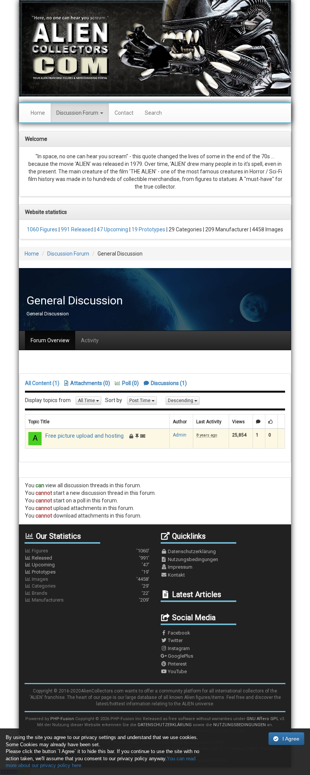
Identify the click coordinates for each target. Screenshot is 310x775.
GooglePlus (180, 656)
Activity (90, 340)
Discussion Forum (77, 113)
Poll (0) (130, 383)
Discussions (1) (169, 383)
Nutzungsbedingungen (192, 559)
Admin (179, 435)
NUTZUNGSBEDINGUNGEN (239, 724)
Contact (124, 113)
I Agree (290, 739)
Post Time (140, 400)
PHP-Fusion (62, 718)
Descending (181, 400)
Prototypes (90, 572)
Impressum (179, 567)
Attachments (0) (90, 383)
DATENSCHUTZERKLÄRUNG (165, 724)
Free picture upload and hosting (84, 435)
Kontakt (176, 575)
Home (38, 113)
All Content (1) (42, 383)
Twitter (175, 640)
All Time (87, 400)
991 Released (76, 229)
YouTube (177, 671)
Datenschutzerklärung (191, 551)
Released (90, 558)
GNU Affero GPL (262, 718)
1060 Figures (42, 229)
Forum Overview (50, 340)
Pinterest (177, 664)
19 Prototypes (147, 229)
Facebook (178, 633)
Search (153, 113)
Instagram (178, 648)
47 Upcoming (112, 229)
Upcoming (90, 565)
